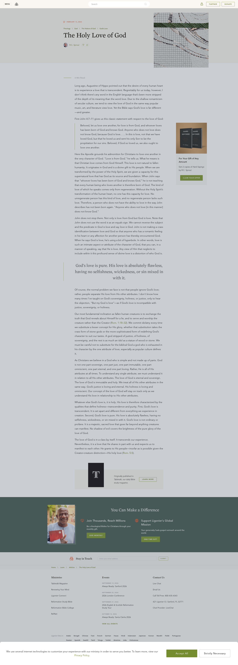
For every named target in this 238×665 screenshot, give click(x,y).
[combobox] (115, 4)
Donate (228, 4)
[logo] (16, 4)
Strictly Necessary (215, 653)
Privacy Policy (81, 655)
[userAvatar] (202, 4)
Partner (213, 4)
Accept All (182, 653)
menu (7, 4)
